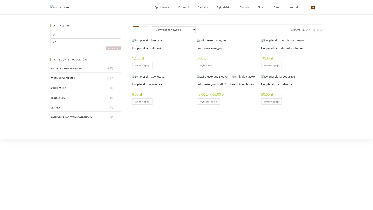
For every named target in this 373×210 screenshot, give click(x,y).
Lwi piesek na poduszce (276, 84)
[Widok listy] (144, 29)
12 (302, 29)
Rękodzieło (58, 98)
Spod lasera (58, 88)
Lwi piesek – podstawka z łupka (282, 48)
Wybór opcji (142, 65)
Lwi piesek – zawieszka (147, 84)
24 (307, 29)
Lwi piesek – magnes (210, 48)
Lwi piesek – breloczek (146, 48)
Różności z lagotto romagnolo (71, 117)
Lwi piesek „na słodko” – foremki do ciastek (225, 84)
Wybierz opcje (208, 101)
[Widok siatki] (136, 29)
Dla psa (55, 107)
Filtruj (113, 48)
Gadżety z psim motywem (66, 68)
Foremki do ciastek (63, 78)
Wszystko (316, 29)
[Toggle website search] (321, 7)
